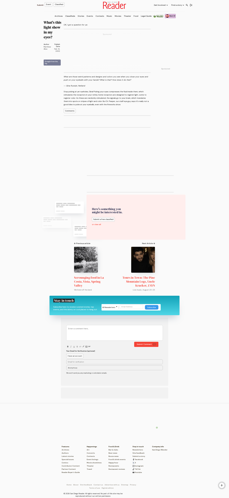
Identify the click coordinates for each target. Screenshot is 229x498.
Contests (100, 16)
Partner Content (69, 469)
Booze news (114, 456)
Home (69, 485)
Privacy (133, 485)
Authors (65, 453)
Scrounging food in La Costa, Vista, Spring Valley (89, 281)
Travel (89, 469)
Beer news (113, 453)
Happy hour (113, 463)
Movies (118, 16)
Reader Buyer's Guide (71, 472)
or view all (96, 224)
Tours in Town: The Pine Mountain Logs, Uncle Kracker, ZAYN (138, 281)
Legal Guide (146, 16)
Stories (81, 16)
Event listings (92, 459)
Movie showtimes (94, 463)
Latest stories (68, 456)
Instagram (138, 466)
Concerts (91, 453)
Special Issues (68, 459)
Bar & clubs (113, 450)
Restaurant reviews (117, 469)
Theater (127, 16)
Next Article (147, 243)
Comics (65, 463)
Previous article (83, 243)
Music (109, 16)
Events (90, 16)
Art (88, 450)
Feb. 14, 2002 (57, 50)
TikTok (137, 469)
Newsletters (138, 450)
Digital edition (108, 488)
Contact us (98, 485)
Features (65, 446)
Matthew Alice (47, 48)
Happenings (92, 446)
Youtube (138, 472)
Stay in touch (138, 446)
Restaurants (114, 466)
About (75, 485)
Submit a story (139, 456)
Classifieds (70, 16)
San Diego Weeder (159, 450)
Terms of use (94, 488)
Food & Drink (114, 446)
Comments (69, 111)
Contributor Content (71, 466)
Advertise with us (112, 485)
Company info (158, 446)
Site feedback (138, 453)
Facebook (138, 459)
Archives (59, 16)
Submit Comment (144, 344)
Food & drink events (117, 459)
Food (136, 16)
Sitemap (124, 485)
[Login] (191, 5)
